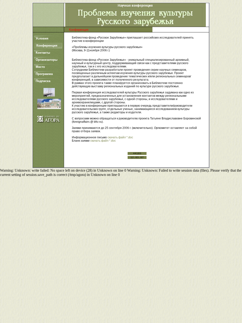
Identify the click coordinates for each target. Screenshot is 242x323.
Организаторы (46, 59)
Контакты (43, 52)
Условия (42, 38)
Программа (44, 74)
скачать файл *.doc (120, 137)
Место (40, 67)
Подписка (43, 81)
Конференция (46, 45)
